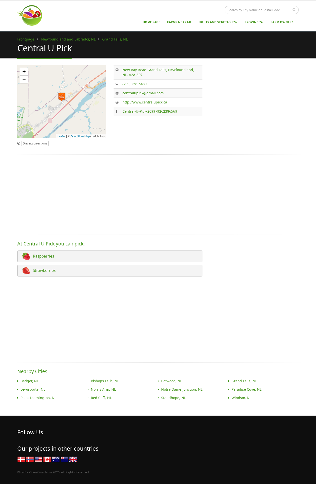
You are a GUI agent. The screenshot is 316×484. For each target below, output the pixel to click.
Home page (151, 22)
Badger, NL (29, 381)
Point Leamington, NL (38, 397)
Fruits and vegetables (217, 22)
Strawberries (43, 270)
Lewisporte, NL (32, 389)
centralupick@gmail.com (143, 93)
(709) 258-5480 (134, 83)
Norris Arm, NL (103, 389)
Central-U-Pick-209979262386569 (149, 111)
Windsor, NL (242, 397)
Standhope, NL (173, 397)
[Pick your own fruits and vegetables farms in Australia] (56, 459)
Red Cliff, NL (101, 397)
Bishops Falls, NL (105, 381)
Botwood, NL (171, 381)
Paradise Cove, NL (246, 389)
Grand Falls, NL (244, 381)
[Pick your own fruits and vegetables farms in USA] (38, 459)
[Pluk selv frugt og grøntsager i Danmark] (21, 459)
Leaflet (61, 136)
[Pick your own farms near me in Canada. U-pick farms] (32, 15)
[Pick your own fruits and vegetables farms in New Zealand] (64, 459)
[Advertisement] (251, 99)
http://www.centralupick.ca (144, 102)
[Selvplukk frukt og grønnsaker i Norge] (30, 459)
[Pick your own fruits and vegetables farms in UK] (73, 459)
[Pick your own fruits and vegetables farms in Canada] (47, 459)
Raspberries (42, 256)
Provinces (253, 22)
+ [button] (24, 72)
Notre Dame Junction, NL (181, 389)
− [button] (24, 79)
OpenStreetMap (80, 136)
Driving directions (35, 143)
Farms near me (179, 22)
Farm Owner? (282, 22)
